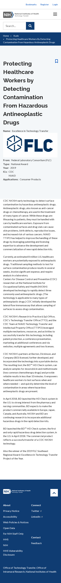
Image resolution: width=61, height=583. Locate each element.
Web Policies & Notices (16, 522)
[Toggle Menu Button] (55, 14)
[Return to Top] (54, 492)
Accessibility (10, 516)
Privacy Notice (11, 510)
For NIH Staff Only (13, 533)
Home (6, 35)
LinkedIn (35, 516)
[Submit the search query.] (30, 26)
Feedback (36, 543)
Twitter (35, 510)
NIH (5, 545)
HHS (5, 539)
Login (55, 4)
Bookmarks (31, 4)
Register (44, 4)
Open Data (9, 527)
